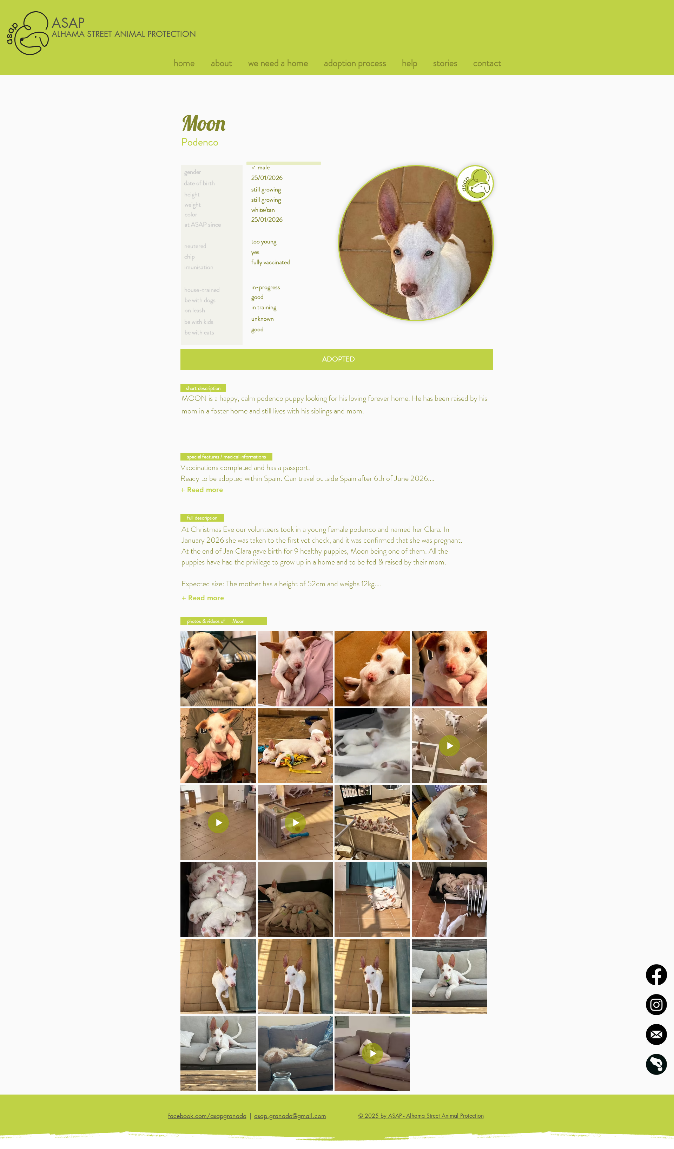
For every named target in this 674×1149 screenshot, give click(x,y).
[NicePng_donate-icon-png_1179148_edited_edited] (656, 1064)
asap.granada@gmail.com (290, 1115)
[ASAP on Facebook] (656, 974)
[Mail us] (656, 1034)
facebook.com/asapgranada (207, 1115)
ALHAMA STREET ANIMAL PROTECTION (124, 34)
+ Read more (201, 489)
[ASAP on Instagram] (656, 1004)
